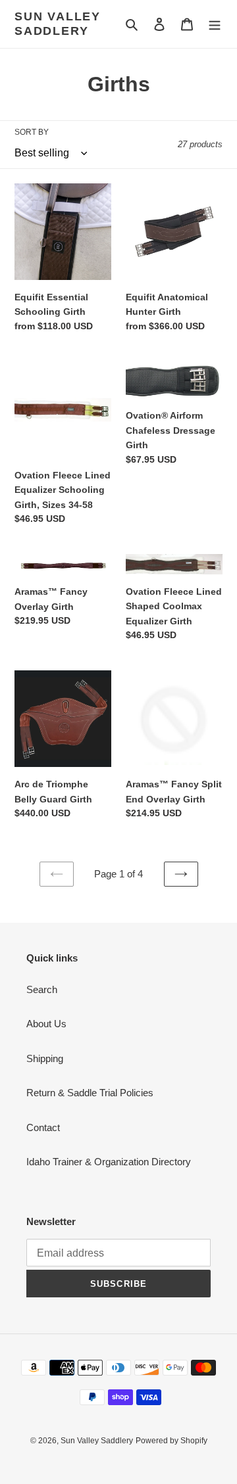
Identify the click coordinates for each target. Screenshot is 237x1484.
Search (41, 989)
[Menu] (214, 24)
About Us (46, 1023)
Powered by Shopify (171, 1440)
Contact (43, 1127)
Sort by (31, 132)
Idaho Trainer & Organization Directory (108, 1161)
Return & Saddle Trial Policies (89, 1092)
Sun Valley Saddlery (57, 23)
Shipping (44, 1058)
